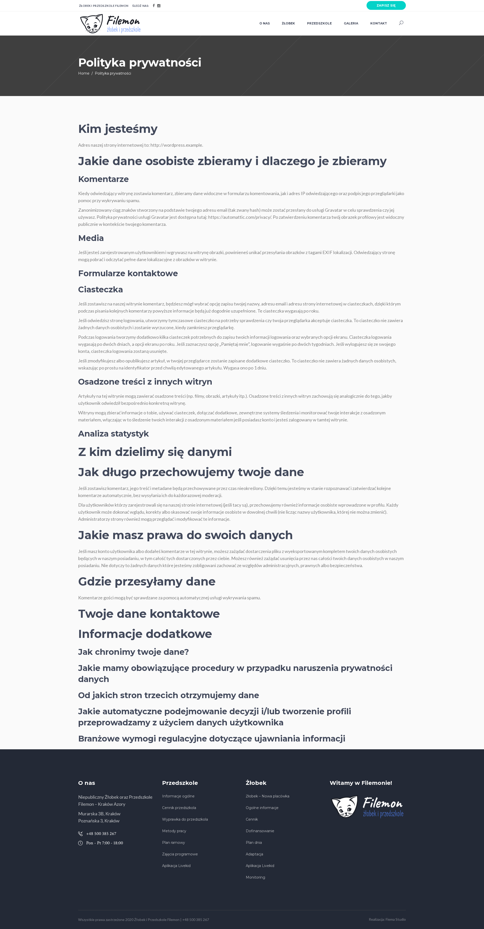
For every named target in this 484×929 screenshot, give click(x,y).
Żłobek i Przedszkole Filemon (156, 919)
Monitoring (255, 877)
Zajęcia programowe (180, 854)
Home (83, 73)
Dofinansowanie (260, 831)
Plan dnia (254, 842)
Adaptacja (254, 854)
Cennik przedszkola (179, 808)
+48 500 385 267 (195, 919)
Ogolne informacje (262, 808)
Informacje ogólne (178, 796)
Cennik (252, 819)
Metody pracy (174, 831)
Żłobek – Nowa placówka (267, 796)
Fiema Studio (396, 919)
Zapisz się (386, 5)
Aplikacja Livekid (176, 865)
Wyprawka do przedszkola (185, 819)
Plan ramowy (173, 842)
